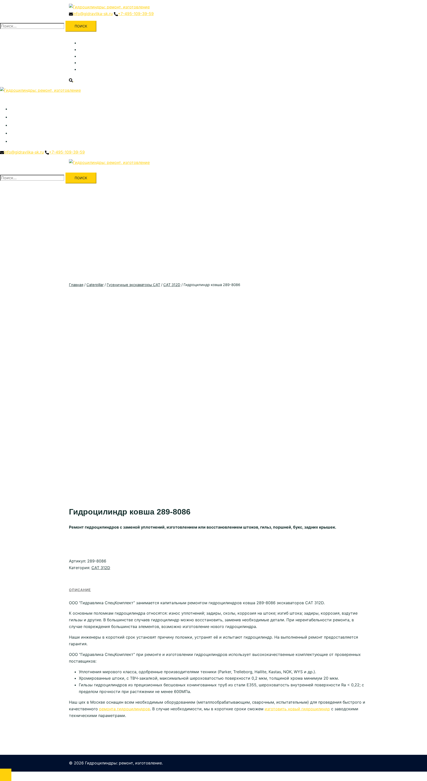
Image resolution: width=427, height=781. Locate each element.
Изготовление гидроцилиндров (109, 56)
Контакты (88, 69)
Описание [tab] (80, 590)
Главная (76, 285)
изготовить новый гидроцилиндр (297, 708)
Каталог (86, 42)
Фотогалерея (91, 62)
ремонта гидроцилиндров (124, 708)
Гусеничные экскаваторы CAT (133, 285)
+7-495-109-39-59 (136, 13)
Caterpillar (95, 285)
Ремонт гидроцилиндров (103, 49)
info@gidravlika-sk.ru (93, 13)
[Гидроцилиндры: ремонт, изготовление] (109, 6)
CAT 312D (171, 285)
